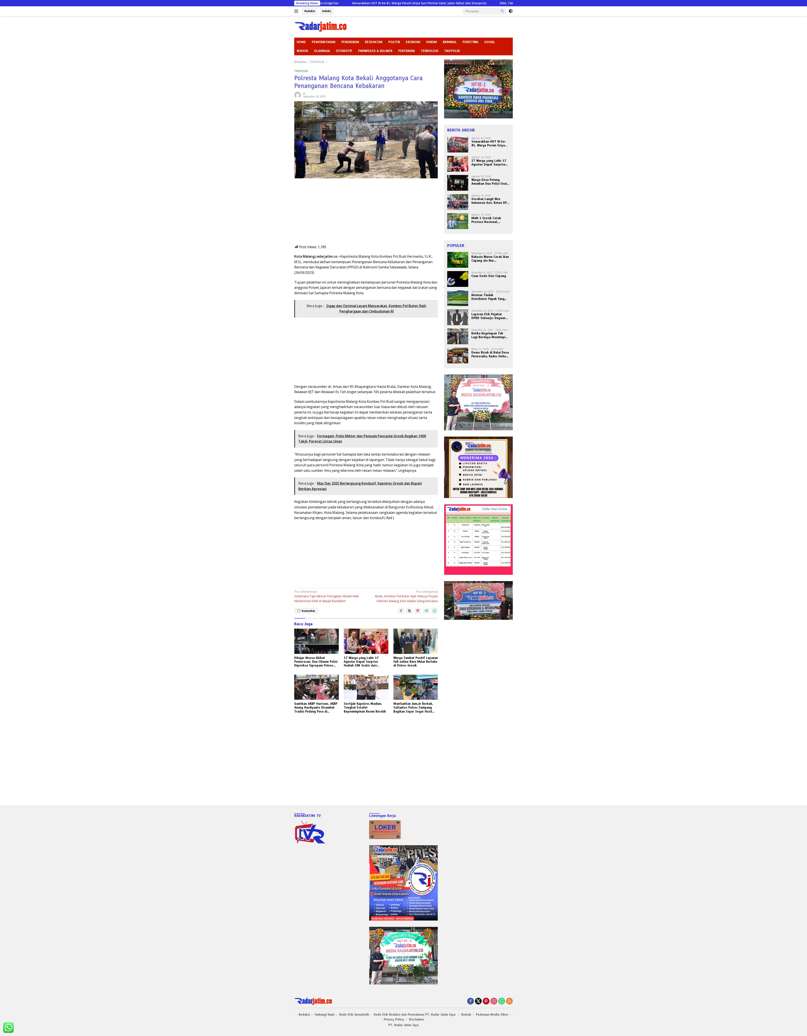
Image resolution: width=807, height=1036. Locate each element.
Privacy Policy (394, 1019)
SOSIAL (489, 42)
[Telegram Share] (426, 611)
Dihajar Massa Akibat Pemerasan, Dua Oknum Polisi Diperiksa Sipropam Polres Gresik (316, 662)
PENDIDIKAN (350, 42)
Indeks (326, 11)
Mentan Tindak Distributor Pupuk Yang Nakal (488, 297)
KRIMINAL (450, 42)
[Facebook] (470, 1001)
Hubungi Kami (324, 1014)
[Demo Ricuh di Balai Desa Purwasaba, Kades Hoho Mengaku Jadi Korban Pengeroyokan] (457, 355)
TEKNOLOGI (429, 51)
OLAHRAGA (322, 51)
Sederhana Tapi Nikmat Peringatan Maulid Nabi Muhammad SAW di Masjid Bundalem (326, 596)
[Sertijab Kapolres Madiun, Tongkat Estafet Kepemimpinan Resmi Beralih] (366, 687)
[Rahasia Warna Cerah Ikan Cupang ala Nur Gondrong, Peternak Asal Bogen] (457, 260)
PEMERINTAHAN (323, 42)
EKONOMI (413, 42)
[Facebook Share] (401, 611)
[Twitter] (478, 1001)
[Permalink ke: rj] (297, 95)
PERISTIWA (470, 42)
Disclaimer (416, 1019)
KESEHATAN (373, 42)
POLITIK (394, 42)
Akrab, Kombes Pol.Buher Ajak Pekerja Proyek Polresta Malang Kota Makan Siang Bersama (406, 596)
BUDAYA (302, 51)
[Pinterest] (486, 1001)
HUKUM (431, 42)
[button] (502, 11)
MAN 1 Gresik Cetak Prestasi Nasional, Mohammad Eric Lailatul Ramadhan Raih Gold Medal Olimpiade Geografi (489, 220)
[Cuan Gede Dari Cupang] (457, 279)
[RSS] (509, 1001)
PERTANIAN (406, 51)
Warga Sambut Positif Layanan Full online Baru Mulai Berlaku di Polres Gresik (415, 661)
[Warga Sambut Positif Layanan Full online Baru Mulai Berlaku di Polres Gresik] (415, 641)
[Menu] (297, 11)
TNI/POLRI (452, 51)
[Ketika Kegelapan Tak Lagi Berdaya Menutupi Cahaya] (457, 336)
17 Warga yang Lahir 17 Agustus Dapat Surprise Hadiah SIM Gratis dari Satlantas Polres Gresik (361, 662)
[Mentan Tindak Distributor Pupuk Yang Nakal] (457, 298)
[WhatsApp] (501, 1001)
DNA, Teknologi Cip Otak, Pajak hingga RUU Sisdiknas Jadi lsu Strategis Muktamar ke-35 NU (479, 3)
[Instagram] (494, 1001)
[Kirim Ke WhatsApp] (434, 611)
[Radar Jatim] (320, 26)
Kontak (466, 1014)
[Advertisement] (366, 214)
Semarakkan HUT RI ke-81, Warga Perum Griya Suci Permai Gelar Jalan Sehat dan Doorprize (331, 3)
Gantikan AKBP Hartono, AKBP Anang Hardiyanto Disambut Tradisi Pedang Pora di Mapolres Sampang (316, 707)
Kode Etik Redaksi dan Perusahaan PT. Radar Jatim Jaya (415, 1014)
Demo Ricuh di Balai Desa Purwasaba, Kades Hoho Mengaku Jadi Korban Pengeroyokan (490, 354)
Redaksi (310, 11)
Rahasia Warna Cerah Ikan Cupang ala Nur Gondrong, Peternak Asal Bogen (490, 258)
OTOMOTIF (344, 51)
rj (304, 93)
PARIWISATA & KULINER (375, 51)
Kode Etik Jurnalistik (354, 1014)
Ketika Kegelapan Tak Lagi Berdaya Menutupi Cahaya (488, 335)
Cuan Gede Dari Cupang (488, 276)
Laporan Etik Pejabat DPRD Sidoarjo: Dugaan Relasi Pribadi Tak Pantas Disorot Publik (490, 316)
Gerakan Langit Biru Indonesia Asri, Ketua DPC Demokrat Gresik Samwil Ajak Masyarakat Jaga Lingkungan (490, 201)
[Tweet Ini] (409, 611)
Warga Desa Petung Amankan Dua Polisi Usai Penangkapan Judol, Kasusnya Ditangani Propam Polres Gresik (489, 181)
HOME (301, 42)
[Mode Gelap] (511, 11)
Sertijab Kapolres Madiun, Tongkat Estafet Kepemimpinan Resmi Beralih (365, 707)
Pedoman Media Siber (492, 1014)
